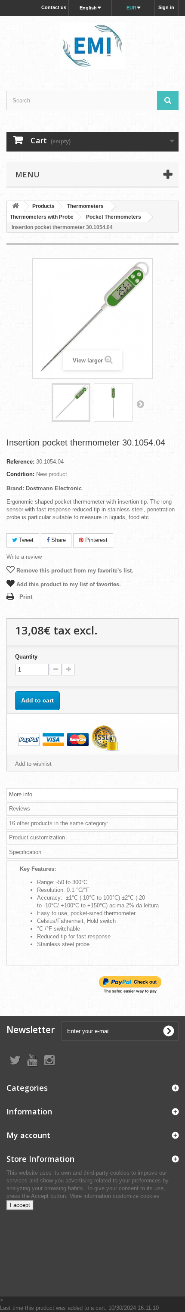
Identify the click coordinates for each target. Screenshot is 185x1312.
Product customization (37, 837)
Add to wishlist (33, 764)
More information (91, 1196)
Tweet (25, 540)
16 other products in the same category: (58, 823)
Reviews (19, 808)
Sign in (166, 7)
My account (28, 1135)
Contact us (53, 7)
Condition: (20, 474)
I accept (20, 1205)
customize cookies (136, 1196)
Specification (25, 852)
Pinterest (95, 540)
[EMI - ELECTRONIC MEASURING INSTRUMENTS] (92, 45)
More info (20, 794)
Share (57, 540)
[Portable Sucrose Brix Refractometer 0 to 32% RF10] (71, 402)
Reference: (20, 461)
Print (25, 597)
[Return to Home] (15, 206)
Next (140, 403)
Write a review (24, 557)
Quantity (26, 656)
